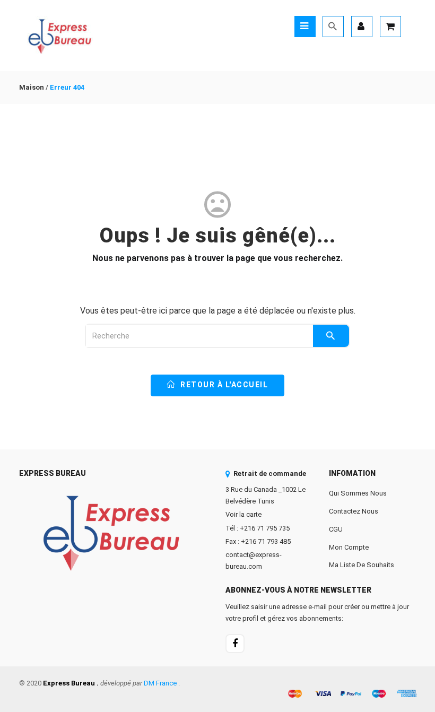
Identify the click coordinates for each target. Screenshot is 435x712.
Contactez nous (353, 511)
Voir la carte (243, 514)
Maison (31, 87)
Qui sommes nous (358, 493)
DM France (160, 683)
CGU (336, 529)
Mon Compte (349, 547)
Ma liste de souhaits (361, 565)
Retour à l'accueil (223, 384)
